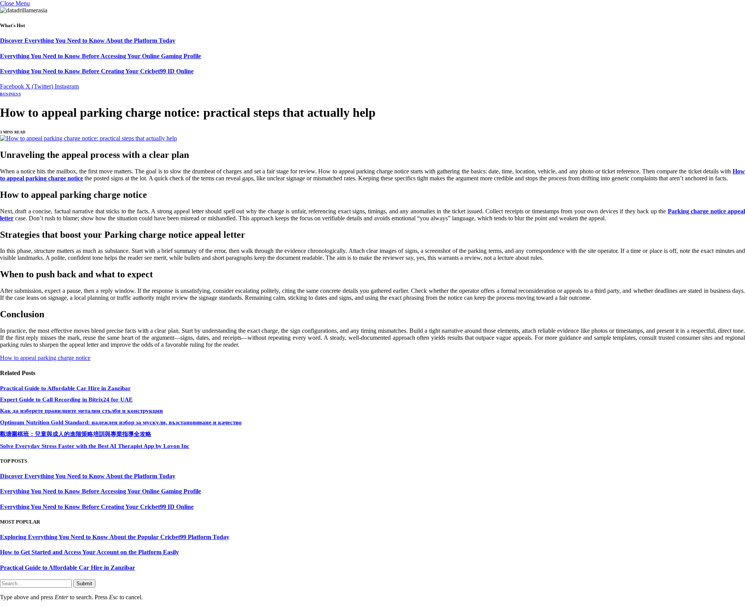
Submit (84, 583)
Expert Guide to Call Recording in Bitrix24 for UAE (66, 399)
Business (10, 94)
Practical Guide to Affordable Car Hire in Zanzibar (65, 388)
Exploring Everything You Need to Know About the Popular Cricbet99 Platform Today (114, 537)
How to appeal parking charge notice (45, 358)
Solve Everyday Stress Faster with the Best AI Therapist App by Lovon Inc (94, 446)
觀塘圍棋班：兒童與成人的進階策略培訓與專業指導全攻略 (75, 434)
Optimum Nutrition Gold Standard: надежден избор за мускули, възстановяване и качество (121, 422)
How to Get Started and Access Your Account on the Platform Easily (89, 552)
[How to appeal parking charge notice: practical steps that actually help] (88, 138)
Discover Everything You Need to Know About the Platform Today (87, 40)
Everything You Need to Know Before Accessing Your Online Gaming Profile (100, 56)
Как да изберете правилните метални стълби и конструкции (81, 411)
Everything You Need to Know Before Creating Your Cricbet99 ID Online (97, 71)
